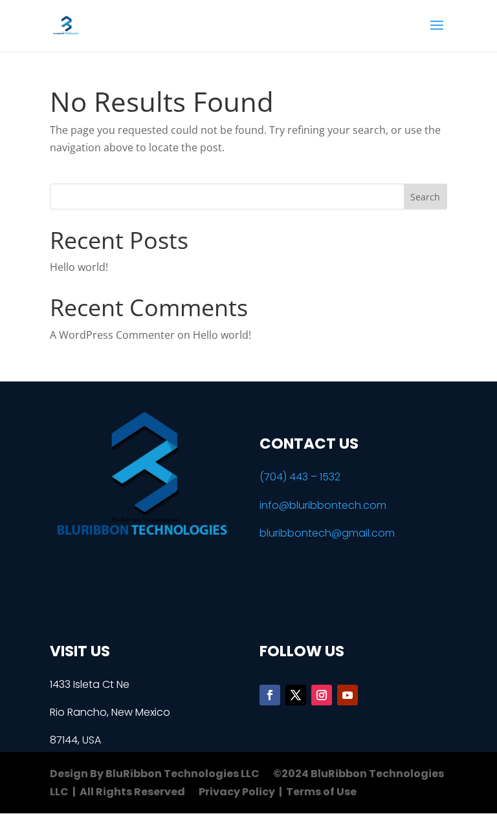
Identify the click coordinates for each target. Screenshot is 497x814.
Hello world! (79, 267)
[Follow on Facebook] (270, 695)
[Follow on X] (295, 695)
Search (425, 197)
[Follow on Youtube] (347, 695)
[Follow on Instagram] (321, 695)
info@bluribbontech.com (323, 505)
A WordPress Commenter (112, 335)
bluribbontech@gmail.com (327, 533)
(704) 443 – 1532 (300, 476)
